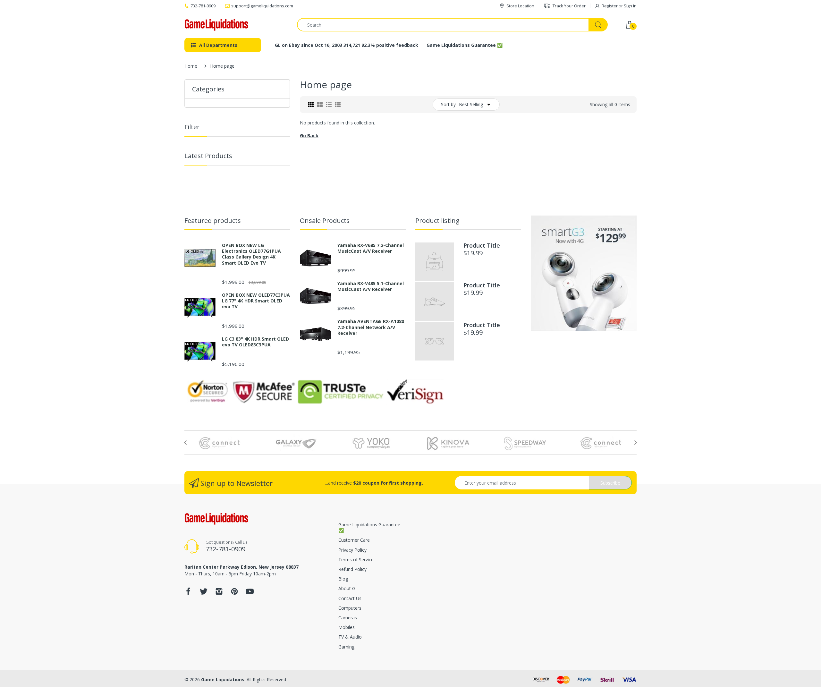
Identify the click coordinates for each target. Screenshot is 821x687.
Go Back (309, 135)
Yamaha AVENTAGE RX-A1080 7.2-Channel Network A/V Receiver (370, 327)
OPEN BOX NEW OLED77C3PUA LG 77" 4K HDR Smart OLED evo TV (256, 301)
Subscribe (610, 483)
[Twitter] (203, 593)
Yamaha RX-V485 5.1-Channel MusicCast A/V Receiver (370, 286)
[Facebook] (188, 593)
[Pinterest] (234, 593)
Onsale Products (325, 220)
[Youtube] (250, 593)
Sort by (448, 104)
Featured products (212, 220)
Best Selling (471, 104)
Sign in (630, 6)
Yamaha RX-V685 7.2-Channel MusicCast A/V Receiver (370, 248)
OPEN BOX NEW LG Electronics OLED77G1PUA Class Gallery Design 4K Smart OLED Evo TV (251, 254)
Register (610, 6)
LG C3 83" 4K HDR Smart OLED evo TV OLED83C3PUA (255, 342)
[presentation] (185, 442)
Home (190, 66)
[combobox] (452, 25)
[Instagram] (219, 593)
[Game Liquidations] (216, 25)
